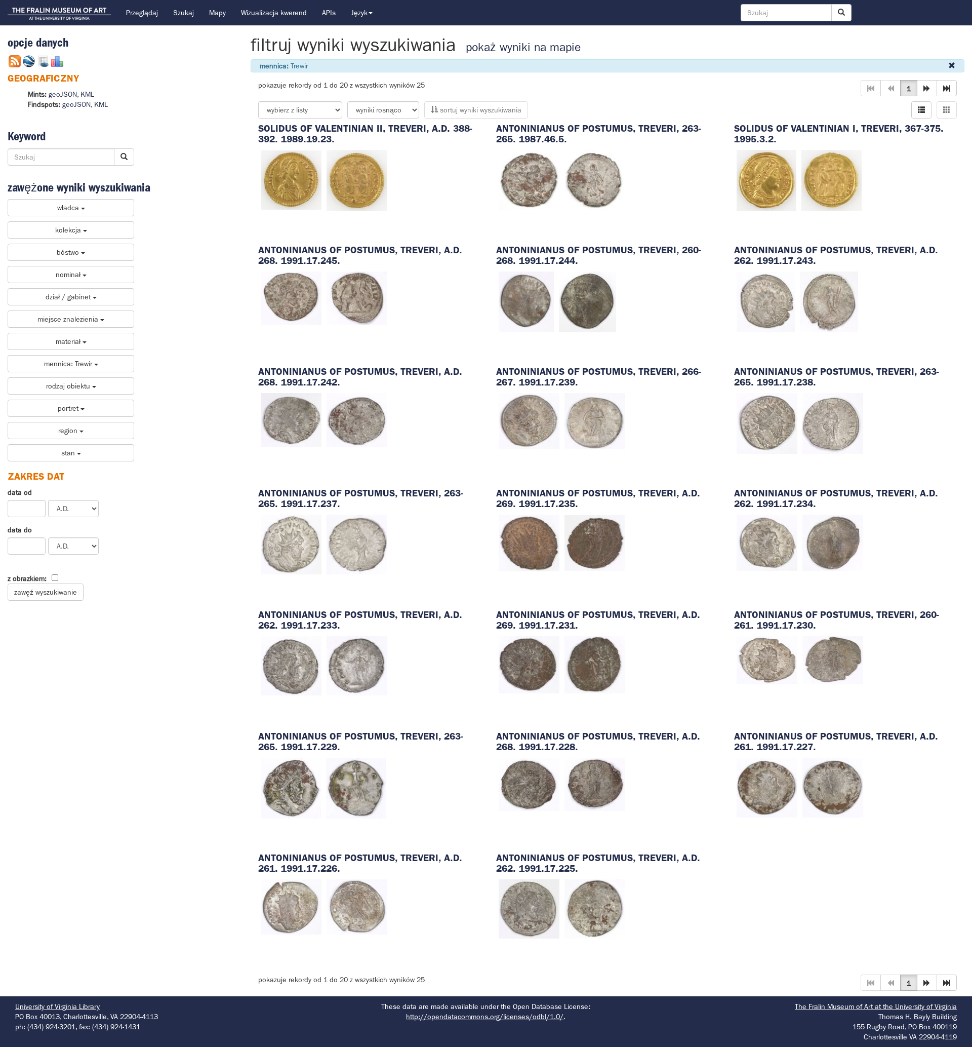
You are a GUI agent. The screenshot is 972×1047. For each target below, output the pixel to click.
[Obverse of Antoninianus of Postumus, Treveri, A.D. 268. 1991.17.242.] (291, 419)
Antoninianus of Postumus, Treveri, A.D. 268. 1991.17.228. (598, 741)
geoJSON (63, 94)
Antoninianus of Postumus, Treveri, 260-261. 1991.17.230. (836, 620)
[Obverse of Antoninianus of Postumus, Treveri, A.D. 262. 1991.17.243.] (766, 300)
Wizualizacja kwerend (274, 12)
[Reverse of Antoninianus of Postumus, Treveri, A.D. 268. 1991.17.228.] (594, 783)
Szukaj (183, 12)
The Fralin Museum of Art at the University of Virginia (876, 1006)
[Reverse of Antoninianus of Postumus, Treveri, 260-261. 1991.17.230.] (832, 659)
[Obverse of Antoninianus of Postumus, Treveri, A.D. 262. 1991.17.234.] (767, 542)
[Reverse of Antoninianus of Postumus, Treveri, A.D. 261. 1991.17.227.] (832, 786)
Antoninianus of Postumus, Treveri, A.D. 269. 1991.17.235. (598, 498)
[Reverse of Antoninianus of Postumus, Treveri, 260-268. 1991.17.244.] (587, 300)
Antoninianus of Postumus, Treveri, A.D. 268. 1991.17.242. (360, 377)
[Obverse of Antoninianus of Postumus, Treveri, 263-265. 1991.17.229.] (291, 787)
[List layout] (921, 110)
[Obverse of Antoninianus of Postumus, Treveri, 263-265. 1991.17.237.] (291, 543)
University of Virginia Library (57, 1006)
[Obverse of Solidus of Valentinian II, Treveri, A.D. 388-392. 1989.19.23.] (291, 179)
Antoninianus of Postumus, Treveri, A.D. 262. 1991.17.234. (836, 498)
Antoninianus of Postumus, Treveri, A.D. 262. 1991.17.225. (598, 863)
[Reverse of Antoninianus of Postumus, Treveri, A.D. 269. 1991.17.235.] (594, 542)
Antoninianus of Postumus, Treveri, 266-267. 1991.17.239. (598, 377)
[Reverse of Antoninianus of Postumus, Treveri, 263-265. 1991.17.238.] (832, 422)
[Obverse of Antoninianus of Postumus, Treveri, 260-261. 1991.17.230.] (767, 659)
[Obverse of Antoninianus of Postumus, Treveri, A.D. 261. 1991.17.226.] (291, 906)
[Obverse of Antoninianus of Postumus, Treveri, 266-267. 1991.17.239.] (529, 420)
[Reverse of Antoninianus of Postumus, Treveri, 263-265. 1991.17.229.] (356, 787)
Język (359, 12)
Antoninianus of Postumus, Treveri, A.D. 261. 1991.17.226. (360, 863)
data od (20, 492)
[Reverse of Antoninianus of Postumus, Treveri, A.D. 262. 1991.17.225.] (594, 908)
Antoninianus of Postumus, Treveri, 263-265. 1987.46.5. (598, 134)
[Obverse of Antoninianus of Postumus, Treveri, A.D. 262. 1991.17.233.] (291, 665)
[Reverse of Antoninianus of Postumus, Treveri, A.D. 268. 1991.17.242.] (357, 419)
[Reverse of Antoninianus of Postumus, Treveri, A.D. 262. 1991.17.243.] (829, 300)
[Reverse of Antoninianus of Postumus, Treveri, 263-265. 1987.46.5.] (594, 179)
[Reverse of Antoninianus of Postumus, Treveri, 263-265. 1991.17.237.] (357, 543)
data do (20, 529)
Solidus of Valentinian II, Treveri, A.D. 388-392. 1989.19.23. (365, 134)
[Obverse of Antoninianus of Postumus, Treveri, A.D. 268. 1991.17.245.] (291, 297)
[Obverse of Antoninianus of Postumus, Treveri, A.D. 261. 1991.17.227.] (767, 786)
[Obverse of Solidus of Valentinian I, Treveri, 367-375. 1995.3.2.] (766, 179)
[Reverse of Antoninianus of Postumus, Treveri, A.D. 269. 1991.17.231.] (594, 664)
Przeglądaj (142, 12)
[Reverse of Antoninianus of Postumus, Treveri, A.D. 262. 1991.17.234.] (832, 542)
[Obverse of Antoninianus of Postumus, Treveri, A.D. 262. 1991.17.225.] (529, 908)
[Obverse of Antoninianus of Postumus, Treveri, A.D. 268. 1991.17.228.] (529, 783)
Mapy (217, 12)
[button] (927, 88)
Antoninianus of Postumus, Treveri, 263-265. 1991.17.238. (836, 377)
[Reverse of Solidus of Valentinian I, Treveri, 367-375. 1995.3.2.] (831, 179)
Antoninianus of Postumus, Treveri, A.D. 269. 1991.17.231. (598, 620)
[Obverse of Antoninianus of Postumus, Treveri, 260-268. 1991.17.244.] (526, 300)
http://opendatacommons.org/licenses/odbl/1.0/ (484, 1016)
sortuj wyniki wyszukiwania (479, 109)
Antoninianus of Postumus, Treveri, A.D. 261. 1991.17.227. (836, 741)
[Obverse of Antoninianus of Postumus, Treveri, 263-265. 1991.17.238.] (767, 422)
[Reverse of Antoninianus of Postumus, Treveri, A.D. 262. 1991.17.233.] (357, 665)
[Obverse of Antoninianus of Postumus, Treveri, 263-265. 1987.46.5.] (529, 179)
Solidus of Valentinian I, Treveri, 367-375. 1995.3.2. (839, 134)
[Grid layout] (947, 110)
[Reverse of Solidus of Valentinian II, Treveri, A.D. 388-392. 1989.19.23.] (357, 179)
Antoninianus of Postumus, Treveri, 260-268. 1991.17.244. (598, 255)
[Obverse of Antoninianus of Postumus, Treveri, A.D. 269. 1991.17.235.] (529, 542)
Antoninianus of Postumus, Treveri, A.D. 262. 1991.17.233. (360, 620)
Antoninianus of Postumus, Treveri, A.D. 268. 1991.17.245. (360, 255)
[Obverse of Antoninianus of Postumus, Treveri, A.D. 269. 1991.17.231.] (529, 664)
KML (87, 94)
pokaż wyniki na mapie (523, 47)
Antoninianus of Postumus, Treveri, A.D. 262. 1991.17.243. (836, 255)
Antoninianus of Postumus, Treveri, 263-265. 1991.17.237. (360, 498)
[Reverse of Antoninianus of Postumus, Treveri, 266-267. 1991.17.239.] (594, 420)
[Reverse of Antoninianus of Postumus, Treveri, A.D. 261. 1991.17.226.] (357, 906)
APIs (329, 12)
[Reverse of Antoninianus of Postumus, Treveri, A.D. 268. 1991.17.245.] (357, 297)
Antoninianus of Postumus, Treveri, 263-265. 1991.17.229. (360, 741)
